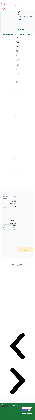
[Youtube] (28, 417)
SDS (18, 20)
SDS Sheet (14, 227)
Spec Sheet (19, 19)
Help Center (17, 406)
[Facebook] (25, 417)
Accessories (13, 408)
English (15, 229)
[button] (15, 5)
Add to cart (20, 29)
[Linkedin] (27, 417)
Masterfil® (13, 406)
